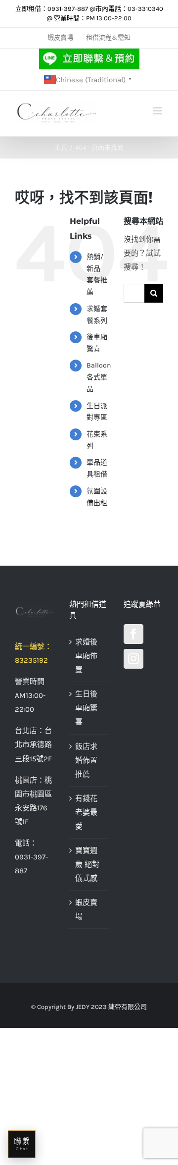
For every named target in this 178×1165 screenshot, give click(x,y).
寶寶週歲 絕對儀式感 (87, 864)
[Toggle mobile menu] (158, 111)
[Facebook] (133, 634)
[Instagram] (133, 659)
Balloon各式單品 (99, 377)
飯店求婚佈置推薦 (86, 760)
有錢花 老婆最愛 (86, 812)
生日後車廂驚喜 (86, 707)
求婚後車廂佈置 (86, 655)
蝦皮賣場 (86, 909)
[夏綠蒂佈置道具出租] (34, 612)
